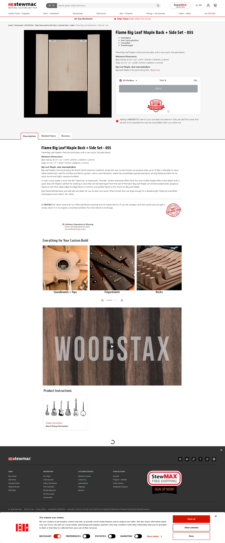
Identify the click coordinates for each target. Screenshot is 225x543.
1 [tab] (109, 300)
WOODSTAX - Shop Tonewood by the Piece (40, 25)
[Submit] (158, 5)
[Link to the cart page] (215, 5)
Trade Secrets (48, 480)
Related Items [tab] (48, 135)
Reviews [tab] (65, 135)
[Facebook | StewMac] (200, 459)
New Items (12, 476)
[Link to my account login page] (208, 5)
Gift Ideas (12, 490)
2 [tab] (115, 300)
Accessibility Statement (56, 509)
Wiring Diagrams (49, 490)
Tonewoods (18, 25)
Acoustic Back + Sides (66, 25)
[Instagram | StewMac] (179, 459)
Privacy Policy (41, 509)
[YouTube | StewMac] (186, 459)
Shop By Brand (13, 487)
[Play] (112, 346)
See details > (168, 111)
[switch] (86, 536)
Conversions (47, 497)
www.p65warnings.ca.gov (75, 229)
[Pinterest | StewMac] (206, 459)
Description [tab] (29, 136)
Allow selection (191, 527)
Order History (118, 483)
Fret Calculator (48, 487)
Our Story (47, 476)
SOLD (158, 88)
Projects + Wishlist (120, 480)
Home (10, 25)
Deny (191, 536)
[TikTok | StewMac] (193, 459)
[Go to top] (221, 450)
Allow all (191, 519)
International (83, 483)
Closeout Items (14, 483)
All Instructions (48, 494)
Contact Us (82, 480)
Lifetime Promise (84, 476)
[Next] (122, 300)
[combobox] (103, 5)
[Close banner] (216, 516)
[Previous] (102, 300)
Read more (155, 70)
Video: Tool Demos (50, 483)
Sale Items (12, 480)
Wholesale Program (120, 487)
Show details (153, 536)
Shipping (81, 487)
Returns (81, 490)
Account (116, 476)
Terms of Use (29, 509)
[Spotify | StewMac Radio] (213, 459)
